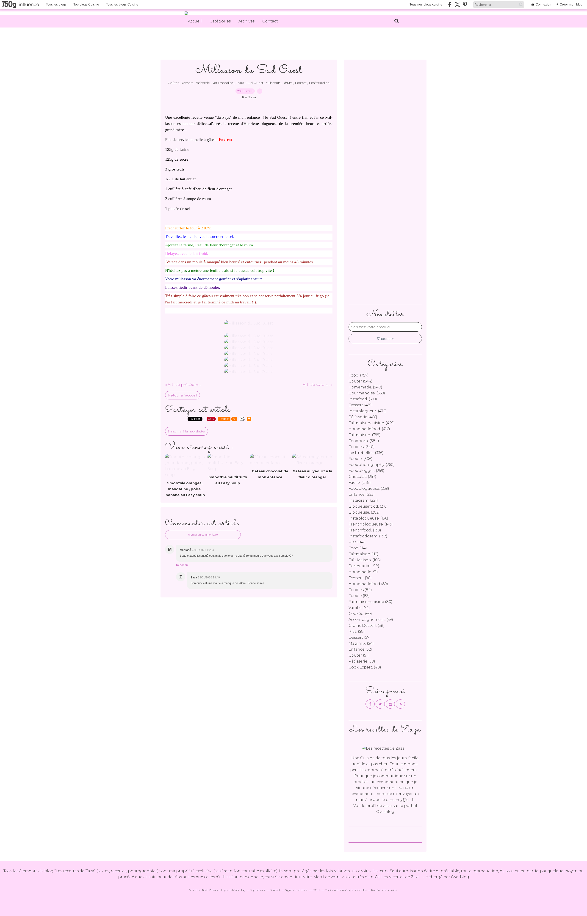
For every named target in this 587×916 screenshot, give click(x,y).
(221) (363, 500)
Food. (240, 83)
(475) (368, 411)
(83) (359, 596)
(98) (364, 566)
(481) (361, 405)
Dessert (186, 83)
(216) (368, 506)
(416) (369, 429)
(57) (360, 637)
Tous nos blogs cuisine (426, 4)
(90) (360, 578)
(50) (362, 661)
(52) (360, 649)
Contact (270, 21)
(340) (362, 447)
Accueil (195, 21)
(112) (363, 554)
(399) (364, 435)
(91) (363, 572)
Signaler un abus (296, 890)
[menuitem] (195, 21)
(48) (365, 667)
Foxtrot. (301, 83)
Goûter (173, 83)
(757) (358, 375)
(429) (372, 423)
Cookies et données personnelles (345, 890)
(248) (360, 482)
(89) (368, 584)
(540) (365, 387)
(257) (362, 476)
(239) (369, 488)
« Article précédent (183, 384)
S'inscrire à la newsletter (186, 431)
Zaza (387, 805)
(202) (364, 512)
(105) (365, 560)
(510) (363, 399)
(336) (366, 453)
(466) (363, 417)
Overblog (460, 877)
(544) (360, 381)
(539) (367, 393)
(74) (359, 607)
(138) (365, 530)
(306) (360, 459)
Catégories (220, 21)
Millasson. (273, 83)
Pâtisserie (202, 83)
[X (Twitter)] (457, 4)
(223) (362, 494)
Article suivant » (317, 384)
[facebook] (450, 4)
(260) (372, 464)
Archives (246, 21)
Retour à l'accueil (182, 395)
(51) (359, 655)
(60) (360, 613)
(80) (370, 602)
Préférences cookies (383, 890)
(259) (366, 470)
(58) (367, 625)
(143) (371, 524)
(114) (357, 542)
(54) (361, 643)
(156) (368, 518)
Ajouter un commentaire (203, 534)
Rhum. (287, 83)
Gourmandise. (222, 83)
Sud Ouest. (255, 83)
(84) (360, 590)
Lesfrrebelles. (319, 83)
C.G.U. (316, 890)
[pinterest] (465, 4)
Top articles (257, 890)
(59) (371, 619)
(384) (364, 441)
